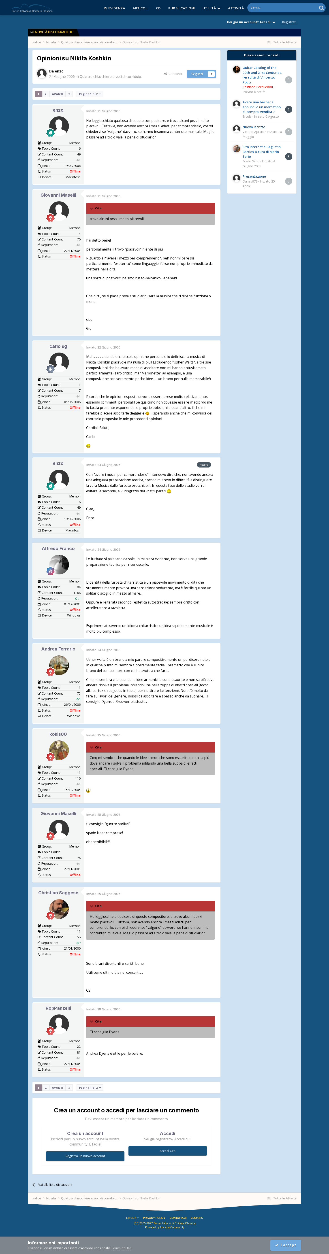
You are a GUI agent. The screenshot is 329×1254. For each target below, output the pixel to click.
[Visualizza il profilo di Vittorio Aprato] (236, 129)
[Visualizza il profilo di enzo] (42, 74)
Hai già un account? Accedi (249, 22)
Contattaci (178, 1218)
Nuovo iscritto (254, 127)
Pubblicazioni (181, 8)
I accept (287, 1245)
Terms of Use (121, 1248)
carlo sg (58, 346)
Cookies (197, 1218)
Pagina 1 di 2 (89, 94)
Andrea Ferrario (58, 649)
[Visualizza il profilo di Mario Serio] (236, 149)
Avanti (57, 94)
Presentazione (254, 176)
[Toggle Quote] (92, 208)
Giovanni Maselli (58, 195)
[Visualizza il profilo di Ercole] (236, 104)
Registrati (289, 22)
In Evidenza (114, 8)
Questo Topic (302, 8)
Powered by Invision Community (164, 1227)
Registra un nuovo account (85, 1156)
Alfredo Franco (58, 548)
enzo (58, 110)
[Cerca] (321, 7)
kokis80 (58, 734)
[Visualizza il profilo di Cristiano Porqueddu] (236, 69)
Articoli (140, 8)
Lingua (131, 1218)
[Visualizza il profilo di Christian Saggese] (59, 909)
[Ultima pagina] (69, 94)
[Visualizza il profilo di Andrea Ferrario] (59, 665)
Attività (236, 8)
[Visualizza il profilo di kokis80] (59, 750)
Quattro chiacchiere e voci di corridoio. (111, 76)
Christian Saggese (58, 892)
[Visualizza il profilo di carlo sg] (59, 362)
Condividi (174, 74)
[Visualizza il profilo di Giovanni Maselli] (59, 211)
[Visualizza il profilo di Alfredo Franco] (59, 565)
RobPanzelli (58, 1008)
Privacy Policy (154, 1218)
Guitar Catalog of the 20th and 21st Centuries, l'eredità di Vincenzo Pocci (262, 74)
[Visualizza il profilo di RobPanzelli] (59, 1024)
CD (158, 8)
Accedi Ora (167, 1151)
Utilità (210, 8)
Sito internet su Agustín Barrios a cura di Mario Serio (262, 152)
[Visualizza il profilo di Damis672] (236, 178)
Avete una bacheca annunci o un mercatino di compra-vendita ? (262, 107)
